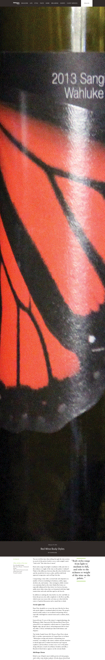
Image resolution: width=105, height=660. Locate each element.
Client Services (72, 3)
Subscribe (86, 3)
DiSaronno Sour (17, 571)
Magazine (24, 3)
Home (48, 3)
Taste (42, 3)
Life (31, 3)
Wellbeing (54, 3)
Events (62, 3)
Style (36, 3)
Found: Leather (17, 573)
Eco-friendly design (18, 565)
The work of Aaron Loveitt (20, 570)
